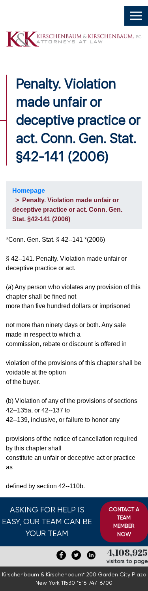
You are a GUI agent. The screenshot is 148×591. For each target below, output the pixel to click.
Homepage (28, 190)
